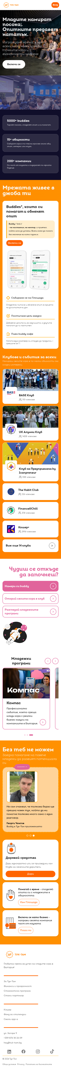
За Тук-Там (10, 981)
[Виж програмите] (53, 612)
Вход (55, 5)
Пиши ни (25, 930)
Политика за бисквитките (39, 1064)
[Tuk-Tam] (11, 5)
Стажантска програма (17, 991)
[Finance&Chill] (30, 510)
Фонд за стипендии (15, 1014)
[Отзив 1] (27, 836)
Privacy (20, 1064)
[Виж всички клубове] (53, 599)
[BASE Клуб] (30, 386)
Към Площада (28, 902)
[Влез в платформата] (53, 586)
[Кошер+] (30, 529)
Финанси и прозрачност (18, 986)
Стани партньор (14, 995)
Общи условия (9, 1064)
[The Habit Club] (30, 491)
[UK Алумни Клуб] (30, 423)
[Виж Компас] (43, 722)
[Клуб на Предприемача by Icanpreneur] (30, 462)
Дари (30, 873)
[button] (48, 661)
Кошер (7, 1009)
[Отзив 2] (30, 836)
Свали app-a (11, 1019)
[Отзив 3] (34, 836)
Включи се (13, 64)
